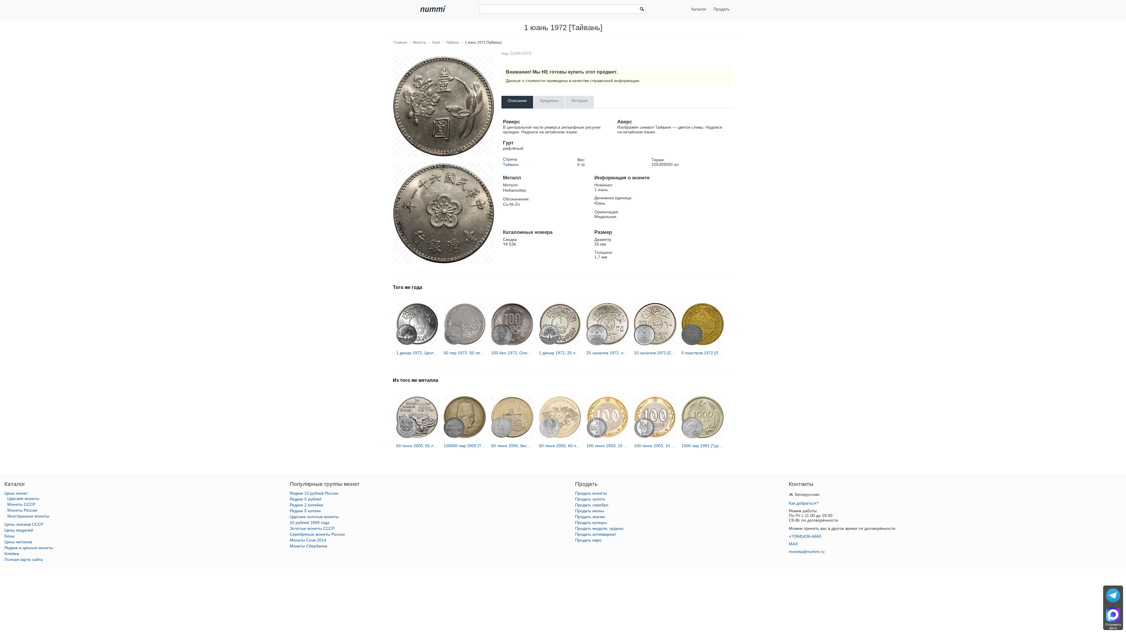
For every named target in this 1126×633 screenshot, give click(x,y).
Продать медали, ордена (599, 528)
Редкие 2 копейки (306, 505)
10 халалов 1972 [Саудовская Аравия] (655, 352)
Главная (400, 42)
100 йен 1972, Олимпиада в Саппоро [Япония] (512, 352)
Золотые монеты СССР (312, 528)
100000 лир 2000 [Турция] (465, 445)
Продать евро (588, 540)
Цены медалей (18, 530)
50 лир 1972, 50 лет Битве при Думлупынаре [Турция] (465, 352)
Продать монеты (591, 493)
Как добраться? (804, 503)
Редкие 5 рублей (305, 499)
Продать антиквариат (595, 534)
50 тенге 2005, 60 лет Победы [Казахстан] (560, 445)
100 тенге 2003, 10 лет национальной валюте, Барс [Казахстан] (655, 445)
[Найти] (642, 9)
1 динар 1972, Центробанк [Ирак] (417, 352)
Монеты (419, 42)
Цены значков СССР (23, 524)
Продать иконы (589, 510)
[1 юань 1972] (443, 106)
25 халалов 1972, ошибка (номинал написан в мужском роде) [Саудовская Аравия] (607, 352)
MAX (793, 544)
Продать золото (590, 499)
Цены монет (16, 493)
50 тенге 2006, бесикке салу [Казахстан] (512, 445)
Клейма (11, 553)
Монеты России (22, 510)
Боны (9, 536)
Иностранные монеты (28, 516)
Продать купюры (591, 522)
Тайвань (452, 42)
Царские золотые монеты (314, 516)
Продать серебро (591, 505)
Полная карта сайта (23, 559)
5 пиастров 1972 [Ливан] (702, 352)
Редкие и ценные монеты (28, 547)
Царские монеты (23, 498)
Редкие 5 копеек (305, 510)
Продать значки (590, 516)
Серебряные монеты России (317, 534)
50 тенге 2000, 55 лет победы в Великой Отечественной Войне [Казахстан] (417, 445)
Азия (436, 42)
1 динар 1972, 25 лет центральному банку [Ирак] (560, 352)
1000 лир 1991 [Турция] (702, 445)
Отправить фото (1113, 626)
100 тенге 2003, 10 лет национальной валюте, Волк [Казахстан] (607, 445)
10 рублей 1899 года (309, 522)
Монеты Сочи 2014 (308, 540)
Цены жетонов (18, 542)
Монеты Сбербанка (308, 546)
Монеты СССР (21, 504)
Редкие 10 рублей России (314, 493)
